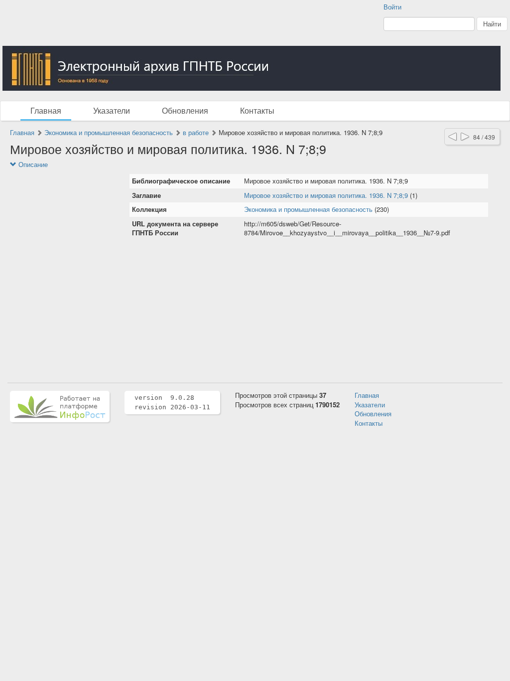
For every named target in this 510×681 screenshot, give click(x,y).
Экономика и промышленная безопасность (108, 132)
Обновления (185, 110)
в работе (196, 132)
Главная (45, 110)
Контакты (257, 110)
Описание (32, 164)
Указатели (111, 110)
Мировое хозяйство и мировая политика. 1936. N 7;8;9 (326, 195)
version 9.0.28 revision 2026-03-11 (172, 402)
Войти (392, 6)
